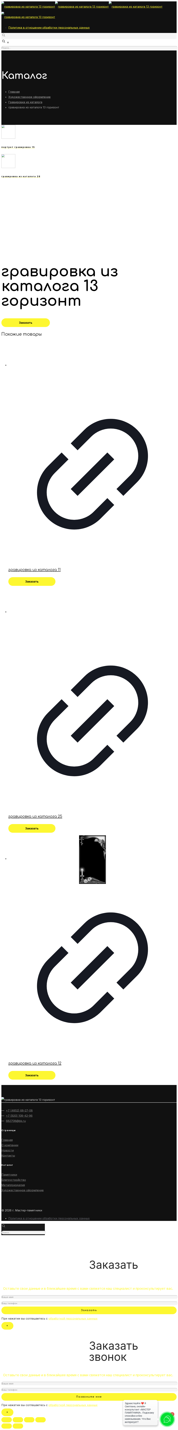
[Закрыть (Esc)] (6, 1419)
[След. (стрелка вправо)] (18, 1426)
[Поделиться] (18, 1419)
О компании (9, 1145)
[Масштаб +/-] (40, 1419)
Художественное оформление (29, 97)
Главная (14, 91)
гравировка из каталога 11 (34, 570)
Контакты (8, 1155)
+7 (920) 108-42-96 (19, 1115)
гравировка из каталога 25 (35, 816)
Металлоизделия (13, 1185)
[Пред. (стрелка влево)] (6, 1426)
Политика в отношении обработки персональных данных (49, 27)
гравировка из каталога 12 (34, 1063)
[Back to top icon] (6, 1241)
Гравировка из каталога (25, 102)
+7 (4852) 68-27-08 (19, 1110)
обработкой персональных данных (73, 1318)
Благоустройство (13, 1180)
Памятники (9, 1174)
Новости (7, 1150)
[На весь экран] (29, 1419)
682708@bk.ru (16, 1121)
